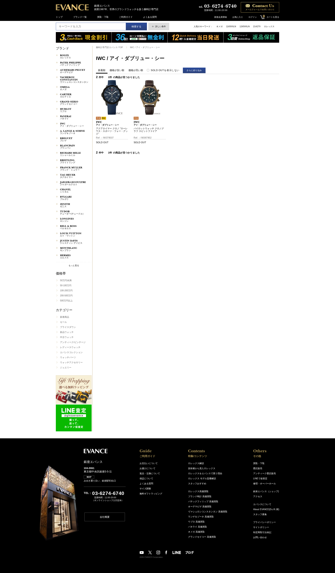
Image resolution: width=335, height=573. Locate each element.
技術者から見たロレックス (201, 468)
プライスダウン (68, 327)
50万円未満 (66, 280)
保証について (146, 478)
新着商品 (64, 317)
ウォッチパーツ (68, 357)
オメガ (219, 26)
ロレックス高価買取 (198, 491)
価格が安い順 (117, 70)
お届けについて (147, 468)
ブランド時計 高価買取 (199, 496)
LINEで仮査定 (260, 478)
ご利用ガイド (126, 17)
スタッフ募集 (260, 514)
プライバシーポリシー (264, 522)
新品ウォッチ (67, 332)
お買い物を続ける (157, 290)
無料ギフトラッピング (151, 494)
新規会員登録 (220, 17)
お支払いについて (149, 463)
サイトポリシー (261, 527)
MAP (89, 477)
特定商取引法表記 (262, 532)
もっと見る (74, 265)
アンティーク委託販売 (264, 473)
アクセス (257, 496)
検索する (136, 26)
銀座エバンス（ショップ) (266, 491)
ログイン (252, 17)
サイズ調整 (145, 488)
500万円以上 (66, 300)
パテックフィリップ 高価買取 (203, 501)
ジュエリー (65, 367)
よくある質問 (150, 17)
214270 (256, 26)
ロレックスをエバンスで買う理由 (205, 473)
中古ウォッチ (67, 337)
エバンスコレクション (71, 352)
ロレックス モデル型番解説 (202, 478)
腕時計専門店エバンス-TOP (109, 47)
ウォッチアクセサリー (71, 362)
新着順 (101, 70)
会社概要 (105, 517)
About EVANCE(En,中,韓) (266, 509)
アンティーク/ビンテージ (73, 342)
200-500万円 (66, 295)
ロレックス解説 (196, 463)
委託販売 (257, 468)
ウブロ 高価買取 (196, 522)
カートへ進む (180, 290)
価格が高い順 (135, 70)
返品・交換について (150, 473)
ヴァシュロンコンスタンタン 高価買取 (207, 511)
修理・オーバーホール (264, 483)
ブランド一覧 (80, 17)
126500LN (245, 26)
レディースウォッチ (70, 347)
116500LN (231, 26)
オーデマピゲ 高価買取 (199, 506)
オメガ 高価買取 (196, 532)
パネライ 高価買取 (197, 527)
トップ (59, 17)
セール (63, 322)
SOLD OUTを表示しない (165, 70)
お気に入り (237, 17)
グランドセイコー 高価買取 (202, 537)
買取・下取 (103, 17)
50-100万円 (65, 285)
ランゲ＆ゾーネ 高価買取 (201, 517)
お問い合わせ (260, 537)
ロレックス (269, 26)
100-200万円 (66, 290)
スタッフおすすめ (197, 483)
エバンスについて (262, 504)
